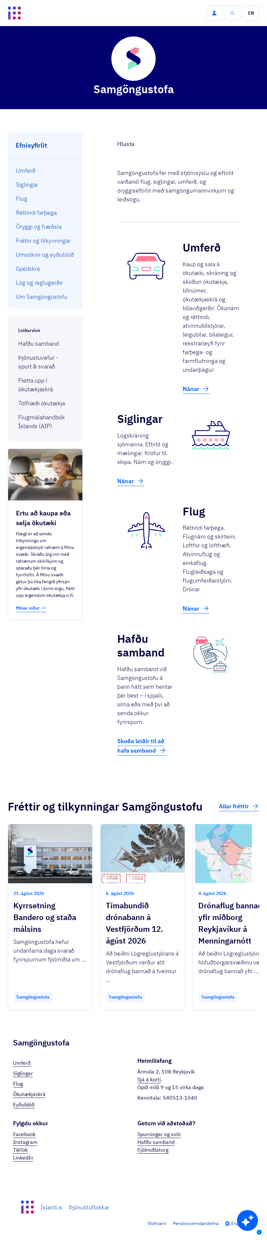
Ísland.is (51, 1207)
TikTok (20, 1149)
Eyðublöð (24, 1104)
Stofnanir (157, 1223)
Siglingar (23, 1073)
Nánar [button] (191, 389)
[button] (214, 13)
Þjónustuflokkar (89, 1207)
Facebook (24, 1134)
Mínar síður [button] (28, 608)
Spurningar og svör (159, 1134)
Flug (18, 1083)
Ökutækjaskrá (29, 1094)
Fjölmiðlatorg (152, 1149)
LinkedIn (23, 1157)
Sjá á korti (149, 1079)
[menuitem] (45, 171)
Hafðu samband (156, 1142)
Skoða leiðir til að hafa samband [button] (140, 745)
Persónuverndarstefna (195, 1223)
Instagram (25, 1142)
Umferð (22, 1063)
